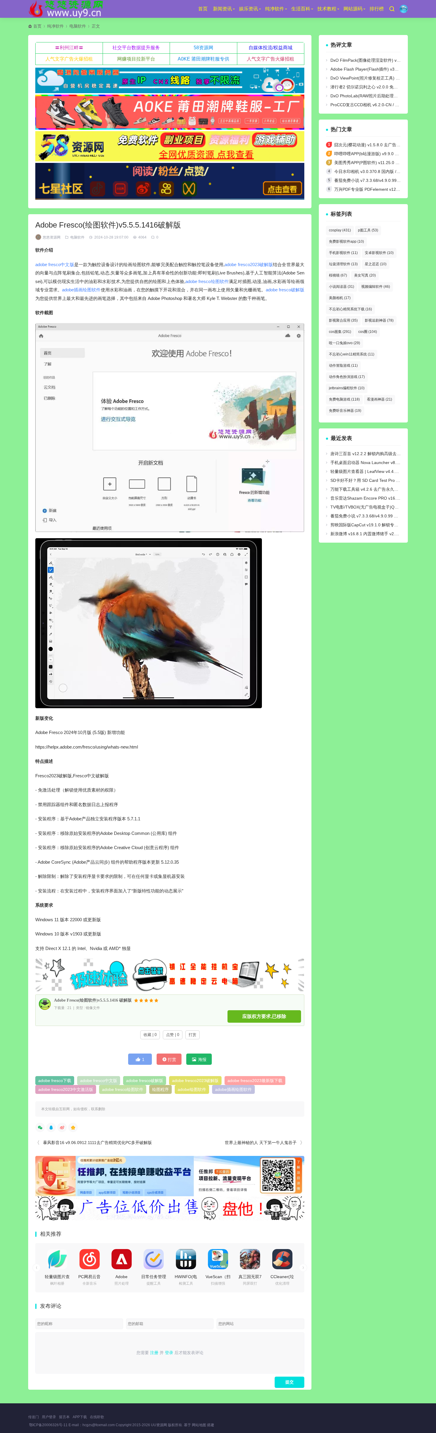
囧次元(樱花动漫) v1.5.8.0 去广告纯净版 (371, 144)
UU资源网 (159, 1425)
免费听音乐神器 (345, 411)
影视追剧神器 (379, 320)
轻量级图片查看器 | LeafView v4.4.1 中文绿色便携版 (378, 471)
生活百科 (300, 8)
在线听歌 (97, 1417)
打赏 (192, 1034)
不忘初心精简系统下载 (350, 309)
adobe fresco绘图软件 (207, 281)
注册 (154, 1352)
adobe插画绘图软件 (81, 289)
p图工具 (368, 230)
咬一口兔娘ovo (344, 343)
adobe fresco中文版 (54, 264)
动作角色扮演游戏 (347, 377)
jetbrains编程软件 (347, 388)
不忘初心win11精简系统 (351, 354)
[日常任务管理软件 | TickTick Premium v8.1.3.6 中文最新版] (154, 1259)
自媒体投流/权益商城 (270, 47)
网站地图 (199, 1425)
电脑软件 (77, 26)
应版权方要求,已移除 (264, 1016)
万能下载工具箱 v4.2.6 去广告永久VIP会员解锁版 (375, 489)
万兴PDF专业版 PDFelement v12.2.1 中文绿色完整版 (383, 189)
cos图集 (340, 332)
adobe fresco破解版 (285, 289)
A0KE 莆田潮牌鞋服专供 (203, 58)
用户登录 (49, 1417)
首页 (203, 8)
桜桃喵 (338, 275)
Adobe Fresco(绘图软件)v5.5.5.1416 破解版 (93, 1000)
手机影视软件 (343, 253)
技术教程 (326, 8)
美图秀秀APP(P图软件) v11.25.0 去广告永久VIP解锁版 (384, 162)
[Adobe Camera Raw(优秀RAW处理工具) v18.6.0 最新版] (122, 1259)
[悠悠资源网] (67, 9)
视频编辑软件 (375, 287)
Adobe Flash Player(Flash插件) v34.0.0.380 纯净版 (378, 69)
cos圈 (367, 332)
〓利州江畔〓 (69, 47)
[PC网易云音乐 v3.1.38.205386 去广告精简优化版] (89, 1259)
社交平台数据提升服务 (136, 47)
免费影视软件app (346, 241)
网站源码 (352, 8)
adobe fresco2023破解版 (249, 264)
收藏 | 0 (150, 1034)
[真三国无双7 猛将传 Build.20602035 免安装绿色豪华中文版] (250, 1259)
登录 (169, 1352)
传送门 (33, 1417)
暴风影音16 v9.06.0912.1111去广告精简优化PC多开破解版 (97, 1142)
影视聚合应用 (343, 320)
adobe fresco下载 (54, 1080)
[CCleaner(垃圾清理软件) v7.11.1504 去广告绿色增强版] (282, 1259)
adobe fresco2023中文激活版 (65, 1089)
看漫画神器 (379, 399)
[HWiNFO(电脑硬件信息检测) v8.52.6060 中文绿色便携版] (186, 1259)
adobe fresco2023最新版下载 (254, 1080)
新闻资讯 (222, 8)
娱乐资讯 (248, 8)
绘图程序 (160, 1089)
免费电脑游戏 (344, 399)
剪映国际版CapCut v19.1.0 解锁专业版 (366, 524)
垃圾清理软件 (343, 264)
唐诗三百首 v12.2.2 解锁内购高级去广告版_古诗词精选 (381, 453)
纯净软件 (274, 8)
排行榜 (377, 8)
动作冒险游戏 (343, 365)
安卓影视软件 (379, 253)
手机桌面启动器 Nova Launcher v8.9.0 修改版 (373, 462)
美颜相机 (340, 298)
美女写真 (365, 275)
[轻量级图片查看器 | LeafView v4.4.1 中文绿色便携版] (57, 1259)
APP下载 (80, 1417)
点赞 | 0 (172, 1034)
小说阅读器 (341, 287)
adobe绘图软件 (192, 1089)
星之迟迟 (375, 264)
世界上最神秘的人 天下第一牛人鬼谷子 (261, 1142)
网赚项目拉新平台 (136, 58)
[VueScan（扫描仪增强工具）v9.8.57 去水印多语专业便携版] (218, 1259)
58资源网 (203, 47)
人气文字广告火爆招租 (69, 58)
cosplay (340, 230)
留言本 (64, 1417)
